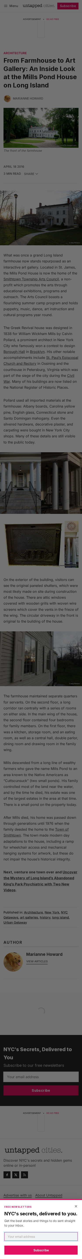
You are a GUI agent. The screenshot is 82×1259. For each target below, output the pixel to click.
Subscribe (41, 1250)
